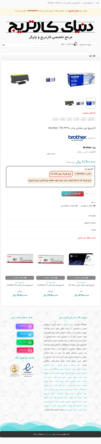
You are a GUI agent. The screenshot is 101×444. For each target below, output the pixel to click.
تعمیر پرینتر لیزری (59, 405)
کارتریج (91, 119)
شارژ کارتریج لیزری (51, 401)
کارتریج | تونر (81, 282)
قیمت (76, 119)
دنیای (84, 119)
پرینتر (62, 119)
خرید (69, 119)
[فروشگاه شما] (50, 28)
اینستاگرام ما (23, 326)
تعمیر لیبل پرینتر (71, 409)
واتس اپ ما (23, 342)
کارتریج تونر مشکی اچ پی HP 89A (81, 285)
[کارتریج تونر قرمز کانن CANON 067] (50, 259)
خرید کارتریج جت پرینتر (77, 405)
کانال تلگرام (23, 334)
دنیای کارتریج (48, 434)
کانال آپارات (23, 349)
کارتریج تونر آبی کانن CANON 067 (20, 285)
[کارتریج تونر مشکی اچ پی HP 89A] (81, 259)
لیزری (55, 119)
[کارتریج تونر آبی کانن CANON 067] (19, 259)
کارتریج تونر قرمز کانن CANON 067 (50, 285)
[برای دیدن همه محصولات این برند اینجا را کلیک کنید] (77, 138)
